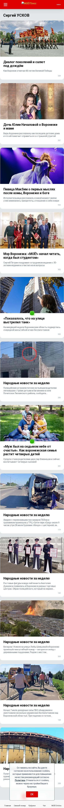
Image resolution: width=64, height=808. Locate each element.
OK (31, 794)
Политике (20, 780)
